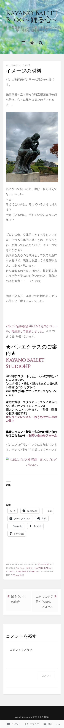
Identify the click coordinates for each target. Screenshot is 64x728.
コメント (46, 675)
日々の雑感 (43, 564)
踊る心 (29, 568)
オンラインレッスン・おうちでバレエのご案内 (31, 419)
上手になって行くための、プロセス (44, 601)
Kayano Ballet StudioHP (25, 363)
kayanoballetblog (27, 571)
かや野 (27, 65)
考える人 (20, 568)
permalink (17, 575)
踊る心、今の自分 (18, 599)
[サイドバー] (32, 43)
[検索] (40, 43)
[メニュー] (23, 43)
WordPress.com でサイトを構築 (32, 717)
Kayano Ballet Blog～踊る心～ (32, 16)
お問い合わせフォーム (43, 436)
